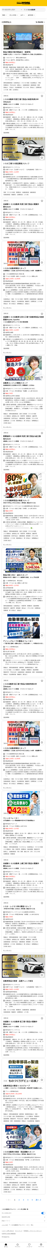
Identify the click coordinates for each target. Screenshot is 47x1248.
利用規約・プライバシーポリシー (33, 1230)
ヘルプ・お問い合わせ (8, 1230)
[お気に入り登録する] (41, 46)
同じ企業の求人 (7, 307)
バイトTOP (5, 1225)
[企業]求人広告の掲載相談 (9, 1233)
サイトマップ (18, 1230)
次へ (37, 1200)
